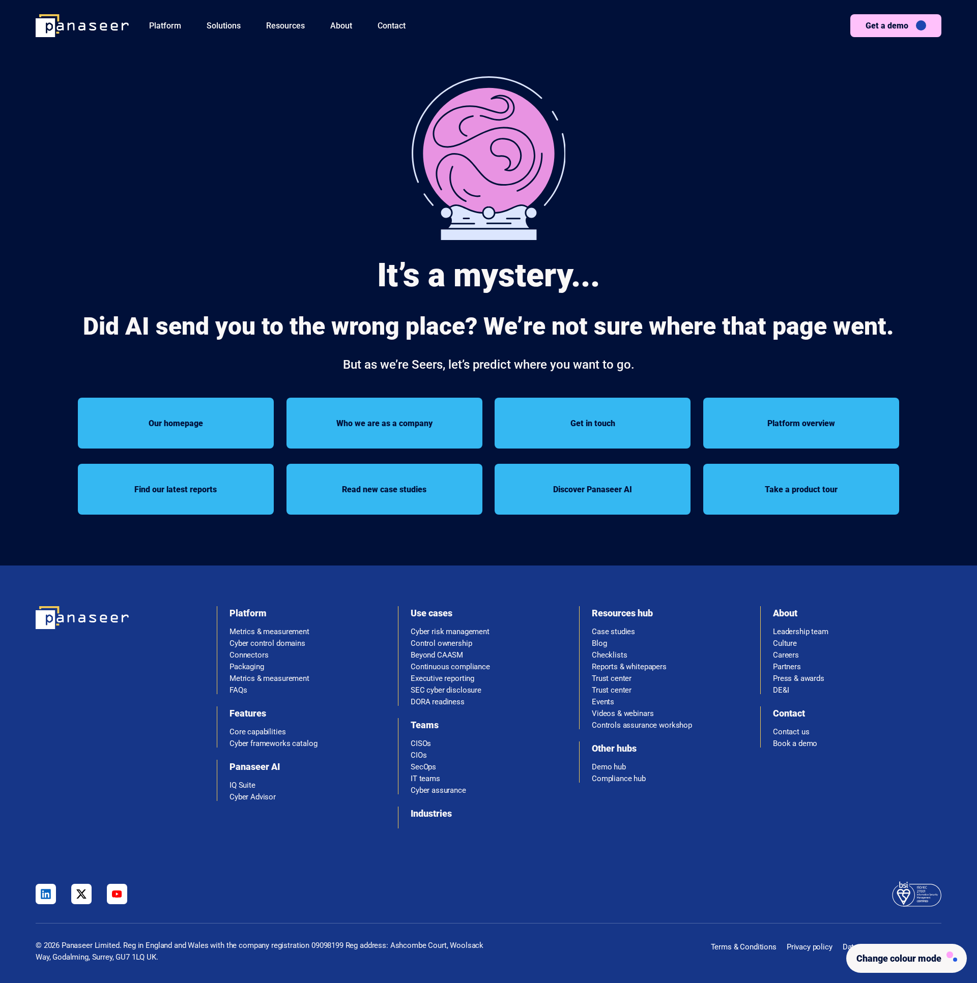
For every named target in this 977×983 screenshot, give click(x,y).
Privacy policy (809, 946)
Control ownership (441, 643)
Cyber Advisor (252, 797)
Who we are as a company (384, 423)
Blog (599, 643)
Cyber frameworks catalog (273, 744)
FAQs (238, 690)
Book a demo (795, 744)
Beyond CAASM (437, 655)
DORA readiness (438, 702)
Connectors (249, 655)
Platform (165, 26)
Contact (392, 26)
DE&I (781, 690)
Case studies (613, 632)
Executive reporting (442, 678)
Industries (431, 813)
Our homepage (176, 423)
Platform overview (801, 423)
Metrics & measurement (269, 632)
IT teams (425, 779)
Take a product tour (801, 489)
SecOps (423, 767)
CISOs (421, 744)
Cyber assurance (438, 790)
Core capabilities (257, 732)
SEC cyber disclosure (446, 690)
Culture (785, 643)
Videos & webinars (622, 714)
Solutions (224, 26)
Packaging (246, 667)
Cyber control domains (267, 643)
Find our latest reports (175, 489)
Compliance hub (619, 779)
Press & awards (798, 678)
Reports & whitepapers (629, 667)
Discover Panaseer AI (592, 489)
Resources (285, 26)
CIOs (418, 755)
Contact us (791, 732)
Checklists (609, 655)
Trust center (611, 678)
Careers (786, 655)
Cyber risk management (450, 632)
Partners (787, 667)
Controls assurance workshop (642, 725)
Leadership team (800, 632)
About (341, 26)
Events (603, 702)
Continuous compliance (450, 667)
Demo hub (609, 767)
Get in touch (592, 423)
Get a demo (887, 26)
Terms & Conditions (744, 946)
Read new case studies (384, 489)
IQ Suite (242, 785)
